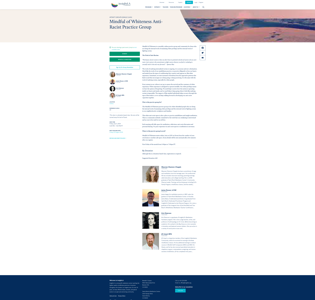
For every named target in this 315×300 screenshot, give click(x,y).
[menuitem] (162, 2)
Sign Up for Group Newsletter (124, 67)
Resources (171, 2)
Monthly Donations (124, 59)
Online (112, 103)
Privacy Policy (121, 295)
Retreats (157, 7)
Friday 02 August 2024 (116, 132)
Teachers (165, 7)
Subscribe (180, 290)
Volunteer (161, 2)
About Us (195, 7)
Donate (189, 2)
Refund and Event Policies (117, 138)
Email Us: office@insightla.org (183, 283)
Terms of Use (113, 295)
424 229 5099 (183, 280)
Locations (187, 7)
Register (201, 2)
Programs (148, 7)
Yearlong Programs (176, 7)
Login (195, 2)
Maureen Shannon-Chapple (124, 74)
